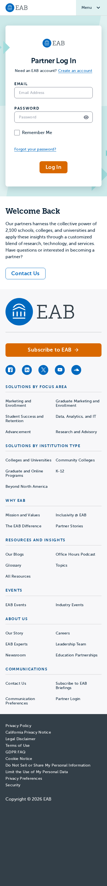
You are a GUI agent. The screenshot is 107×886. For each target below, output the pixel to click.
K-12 (60, 471)
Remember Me (37, 132)
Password (26, 108)
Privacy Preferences (23, 778)
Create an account (75, 71)
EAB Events (15, 605)
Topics (61, 565)
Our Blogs (14, 554)
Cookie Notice (18, 759)
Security (12, 785)
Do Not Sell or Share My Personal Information (47, 765)
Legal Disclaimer (20, 739)
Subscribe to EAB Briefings (71, 685)
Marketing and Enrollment (18, 403)
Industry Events (69, 605)
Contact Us (15, 683)
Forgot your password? (35, 149)
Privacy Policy (18, 726)
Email (21, 84)
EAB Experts (16, 644)
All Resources (18, 576)
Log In (53, 167)
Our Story (14, 633)
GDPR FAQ (15, 752)
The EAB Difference (23, 526)
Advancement (18, 432)
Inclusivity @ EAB (71, 515)
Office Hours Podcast (75, 554)
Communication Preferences (20, 701)
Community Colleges (75, 460)
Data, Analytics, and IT (76, 416)
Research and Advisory (76, 432)
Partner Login (68, 699)
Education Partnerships (76, 655)
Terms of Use (17, 745)
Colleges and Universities (28, 460)
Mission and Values (22, 515)
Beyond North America (26, 486)
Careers (63, 633)
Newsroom (15, 655)
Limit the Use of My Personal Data (36, 772)
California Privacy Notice (28, 732)
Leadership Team (71, 644)
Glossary (13, 565)
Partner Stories (69, 526)
